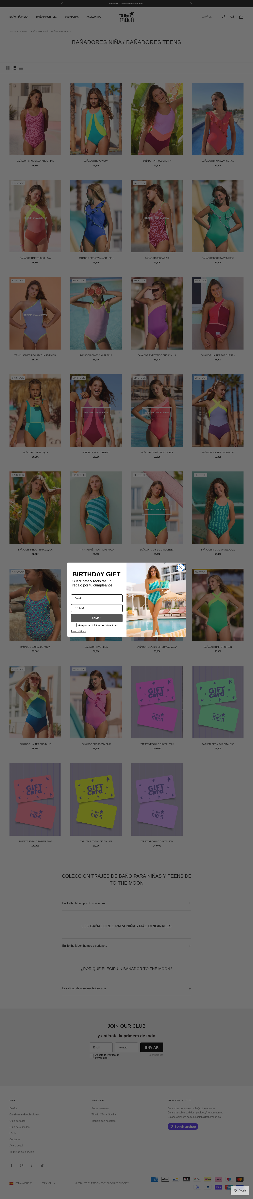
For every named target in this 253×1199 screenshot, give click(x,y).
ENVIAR (96, 618)
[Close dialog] (180, 567)
